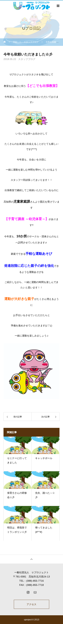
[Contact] (35, 592)
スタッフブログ (26, 59)
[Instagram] (28, 592)
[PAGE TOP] (31, 559)
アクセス (31, 604)
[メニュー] (57, 6)
